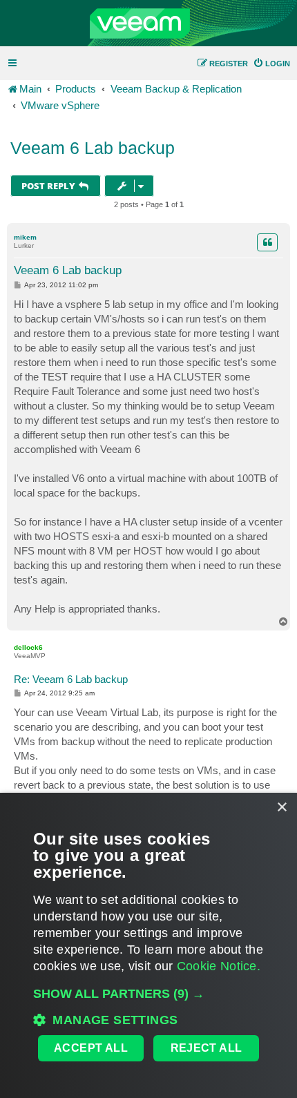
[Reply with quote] (267, 242)
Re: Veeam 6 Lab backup (71, 679)
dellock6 (28, 647)
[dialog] (148, 945)
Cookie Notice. (218, 966)
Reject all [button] (206, 1048)
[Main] (148, 23)
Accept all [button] (91, 1048)
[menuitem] (271, 63)
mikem (25, 237)
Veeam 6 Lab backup (92, 147)
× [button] (281, 807)
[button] (148, 993)
